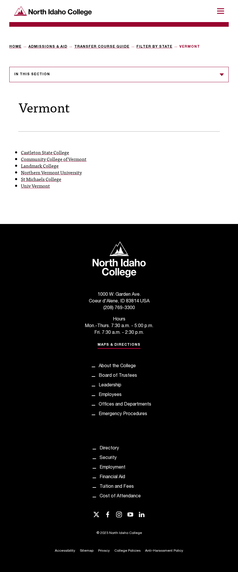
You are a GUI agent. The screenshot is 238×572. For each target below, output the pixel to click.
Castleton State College (45, 152)
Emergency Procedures (123, 414)
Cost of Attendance (120, 496)
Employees (110, 395)
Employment (112, 467)
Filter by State (154, 47)
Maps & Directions (119, 345)
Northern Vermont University (51, 172)
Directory (109, 448)
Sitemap (86, 551)
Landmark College (40, 165)
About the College (117, 366)
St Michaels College (41, 179)
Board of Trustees (118, 376)
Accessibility (65, 551)
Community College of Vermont (53, 159)
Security (108, 458)
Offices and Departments (125, 404)
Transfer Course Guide (101, 47)
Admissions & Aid (47, 47)
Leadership (110, 385)
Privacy (104, 551)
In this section (32, 74)
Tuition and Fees (117, 487)
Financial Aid (112, 477)
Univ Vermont (35, 185)
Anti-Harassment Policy (164, 551)
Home (15, 47)
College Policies (127, 551)
